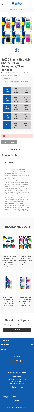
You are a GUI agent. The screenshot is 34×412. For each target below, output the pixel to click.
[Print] (9, 155)
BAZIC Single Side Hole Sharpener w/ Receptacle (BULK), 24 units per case (8, 260)
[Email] (6, 155)
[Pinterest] (16, 155)
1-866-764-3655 (18, 387)
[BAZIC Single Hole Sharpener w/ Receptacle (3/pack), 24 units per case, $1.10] (9, 282)
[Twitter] (12, 155)
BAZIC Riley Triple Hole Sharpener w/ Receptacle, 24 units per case (25, 301)
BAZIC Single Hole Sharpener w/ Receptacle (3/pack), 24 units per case (8, 301)
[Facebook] (2, 155)
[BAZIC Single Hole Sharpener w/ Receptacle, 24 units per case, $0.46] (25, 242)
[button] (17, 163)
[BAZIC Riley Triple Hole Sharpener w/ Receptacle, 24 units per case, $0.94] (25, 282)
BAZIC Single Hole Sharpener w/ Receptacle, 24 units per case (25, 260)
